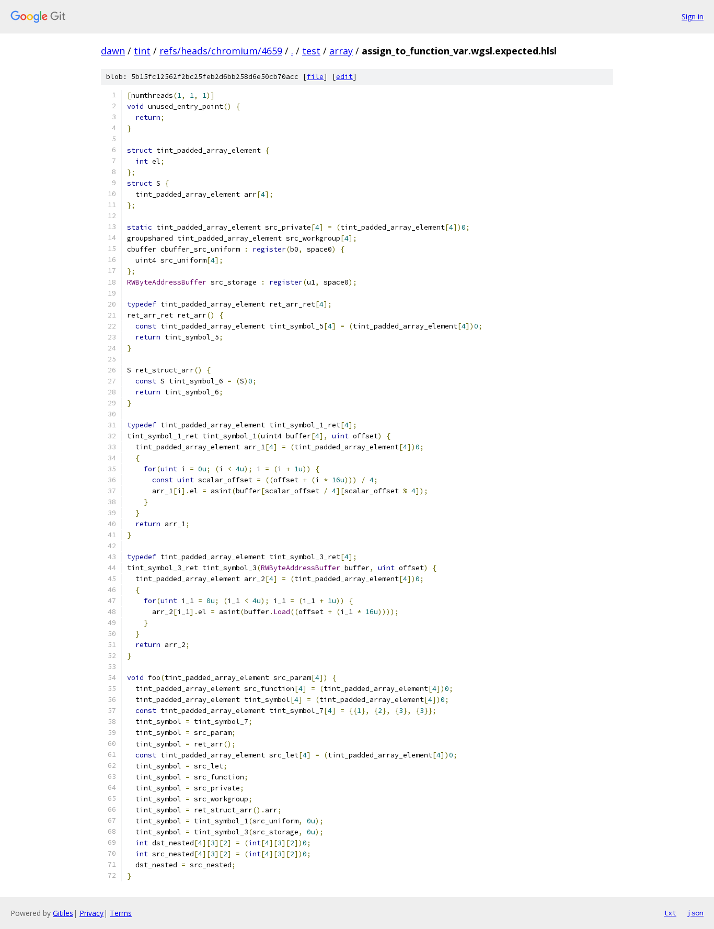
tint (142, 50)
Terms (121, 913)
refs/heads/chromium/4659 (220, 50)
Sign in (693, 16)
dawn (113, 50)
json (695, 912)
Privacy (91, 913)
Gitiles (63, 913)
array (341, 50)
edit (344, 76)
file (315, 76)
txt (670, 912)
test (311, 50)
